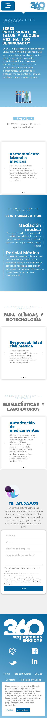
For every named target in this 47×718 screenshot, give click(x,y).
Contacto (10, 680)
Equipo (38, 674)
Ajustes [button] (10, 710)
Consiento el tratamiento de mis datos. (23, 576)
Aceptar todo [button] (22, 710)
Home (7, 674)
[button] (8, 6)
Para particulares (22, 674)
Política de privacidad (30, 680)
